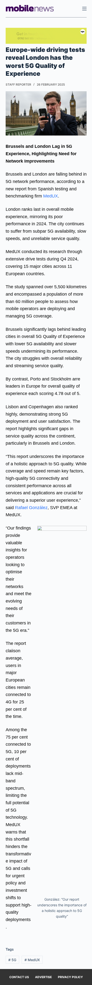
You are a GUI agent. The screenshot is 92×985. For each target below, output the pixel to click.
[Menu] (84, 8)
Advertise (43, 977)
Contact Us (19, 977)
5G (12, 960)
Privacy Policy (70, 977)
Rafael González (31, 507)
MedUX (50, 196)
